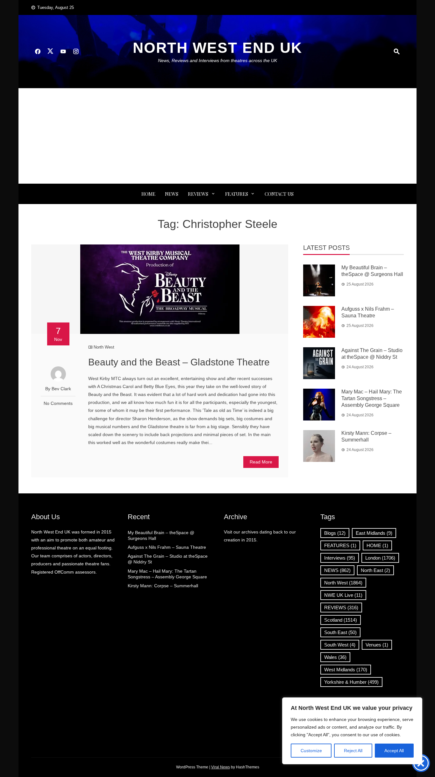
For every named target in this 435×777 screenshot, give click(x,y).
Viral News (220, 767)
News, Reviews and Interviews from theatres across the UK (217, 60)
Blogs (335, 533)
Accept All (394, 750)
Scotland (340, 620)
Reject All (353, 750)
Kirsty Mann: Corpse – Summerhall (163, 585)
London (380, 558)
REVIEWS (198, 194)
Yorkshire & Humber (351, 682)
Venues (377, 644)
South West (339, 644)
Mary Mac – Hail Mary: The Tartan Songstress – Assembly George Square (371, 398)
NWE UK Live (343, 595)
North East (375, 570)
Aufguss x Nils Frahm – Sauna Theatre (167, 547)
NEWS (171, 194)
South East (340, 632)
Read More (261, 461)
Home (148, 194)
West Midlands (345, 669)
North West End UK (217, 47)
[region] (352, 730)
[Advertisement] (217, 135)
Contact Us (279, 194)
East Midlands (374, 533)
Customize (311, 750)
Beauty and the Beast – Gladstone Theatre (179, 362)
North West (104, 347)
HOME (377, 545)
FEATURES (236, 194)
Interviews (339, 558)
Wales (335, 657)
